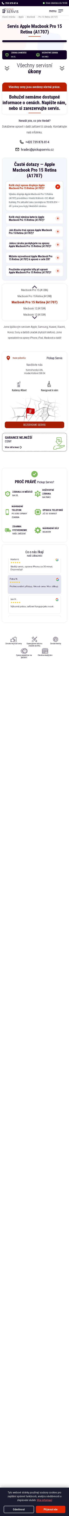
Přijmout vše (51, 1509)
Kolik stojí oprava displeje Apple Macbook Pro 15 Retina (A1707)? (27, 187)
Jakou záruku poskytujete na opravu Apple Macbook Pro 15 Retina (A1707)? (30, 245)
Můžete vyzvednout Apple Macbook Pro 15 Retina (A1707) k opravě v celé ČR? (30, 258)
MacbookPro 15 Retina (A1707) (35, 302)
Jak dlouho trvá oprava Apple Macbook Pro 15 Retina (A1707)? (30, 231)
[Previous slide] (35, 287)
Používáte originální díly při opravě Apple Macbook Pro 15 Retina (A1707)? (30, 271)
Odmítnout (19, 1509)
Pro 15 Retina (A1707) (48, 17)
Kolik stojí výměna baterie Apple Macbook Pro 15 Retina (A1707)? (26, 218)
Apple (21, 17)
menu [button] (52, 11)
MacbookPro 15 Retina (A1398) (34, 296)
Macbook (31, 17)
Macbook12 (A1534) (34, 308)
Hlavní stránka (8, 17)
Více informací (44, 1500)
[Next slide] (35, 317)
